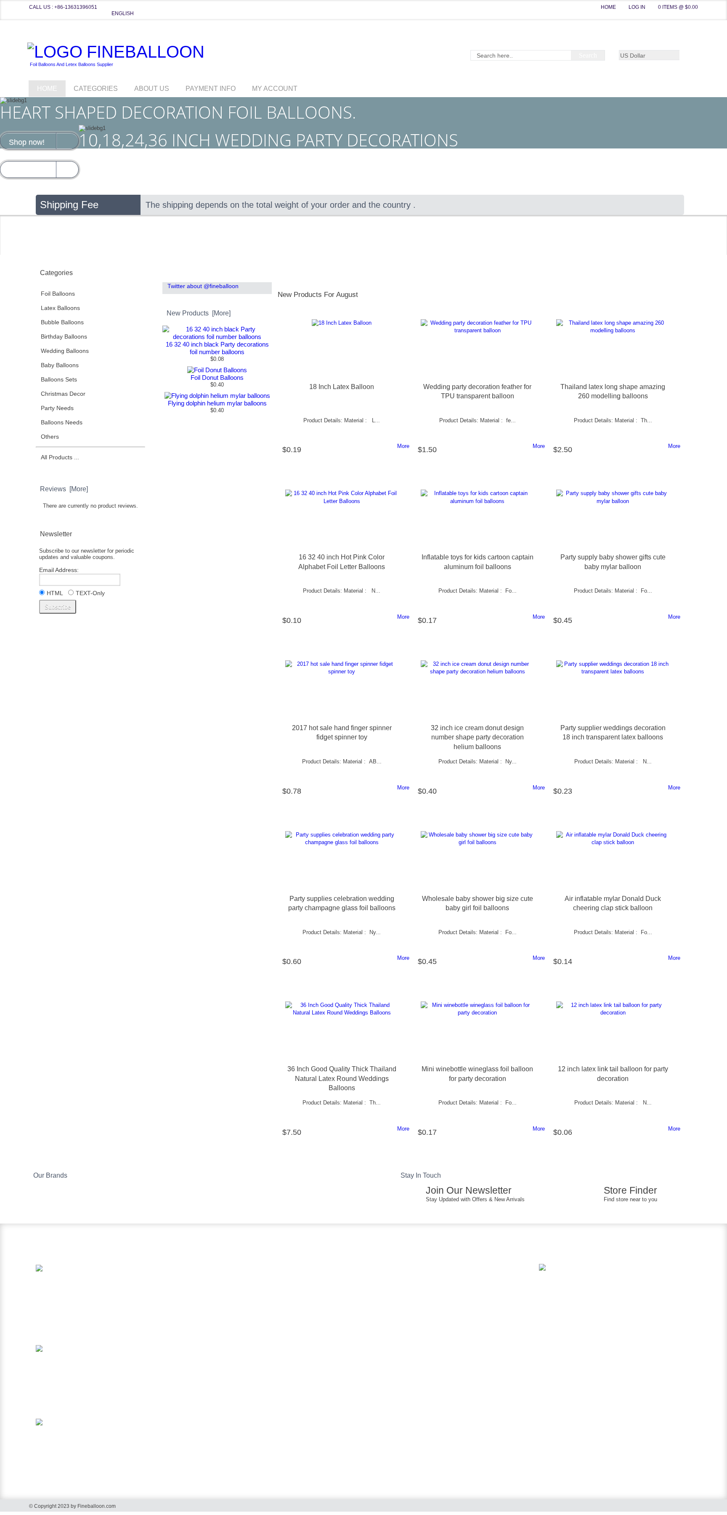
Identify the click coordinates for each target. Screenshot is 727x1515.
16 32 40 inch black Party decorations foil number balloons (217, 348)
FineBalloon (117, 54)
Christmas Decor (71, 393)
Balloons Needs (71, 422)
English (122, 13)
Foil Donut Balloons (217, 377)
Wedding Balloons (74, 350)
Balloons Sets (68, 379)
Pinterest (392, 1340)
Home (608, 7)
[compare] (305, 463)
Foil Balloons (69, 293)
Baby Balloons (69, 365)
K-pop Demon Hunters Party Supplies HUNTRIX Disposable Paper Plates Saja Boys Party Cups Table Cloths (128, 1277)
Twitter (407, 1340)
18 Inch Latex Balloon (341, 386)
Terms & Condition (227, 1336)
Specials (402, 274)
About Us (151, 88)
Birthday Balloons (73, 336)
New (301, 274)
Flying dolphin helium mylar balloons (217, 403)
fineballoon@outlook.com (418, 1306)
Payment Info (211, 88)
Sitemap (214, 1363)
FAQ (209, 1309)
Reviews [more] (64, 489)
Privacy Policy (221, 1349)
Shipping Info (220, 1296)
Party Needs (67, 408)
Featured (351, 274)
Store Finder (630, 1190)
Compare (452, 274)
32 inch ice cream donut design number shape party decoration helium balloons (477, 737)
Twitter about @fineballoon (203, 286)
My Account (274, 88)
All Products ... (60, 457)
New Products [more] (199, 313)
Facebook (422, 1340)
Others (57, 436)
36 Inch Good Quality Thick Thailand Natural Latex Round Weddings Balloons (341, 1078)
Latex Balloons (70, 308)
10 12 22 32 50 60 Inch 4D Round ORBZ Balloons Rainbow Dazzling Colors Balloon (126, 1428)
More (403, 446)
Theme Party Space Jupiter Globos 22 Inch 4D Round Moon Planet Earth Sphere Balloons (128, 1354)
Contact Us (217, 1322)
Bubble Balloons (70, 322)
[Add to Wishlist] (289, 463)
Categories (96, 88)
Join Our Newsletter (469, 1190)
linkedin (377, 1340)
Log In (637, 7)
